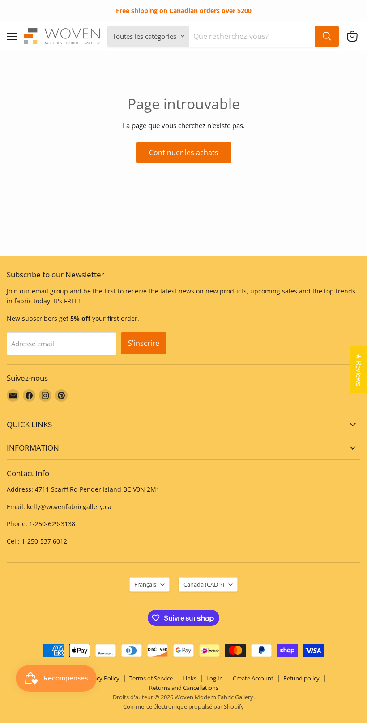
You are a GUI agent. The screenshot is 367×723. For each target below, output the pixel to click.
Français (145, 584)
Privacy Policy (101, 678)
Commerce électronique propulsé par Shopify (183, 706)
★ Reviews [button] (358, 369)
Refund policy (301, 678)
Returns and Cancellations (183, 688)
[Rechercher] (327, 36)
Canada (204, 584)
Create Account (253, 678)
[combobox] (252, 36)
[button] (352, 36)
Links (189, 678)
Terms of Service (151, 678)
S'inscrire (143, 343)
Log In (214, 678)
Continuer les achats (183, 152)
